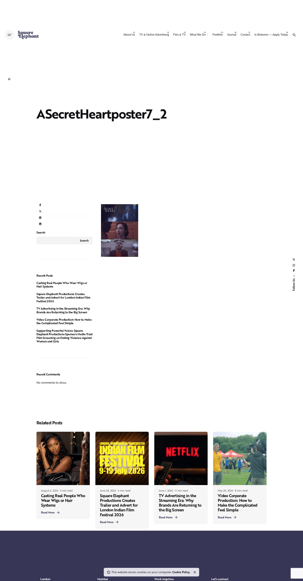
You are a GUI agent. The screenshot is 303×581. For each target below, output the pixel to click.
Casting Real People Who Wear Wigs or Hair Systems (61, 285)
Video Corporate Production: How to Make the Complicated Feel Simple (64, 321)
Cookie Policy (181, 572)
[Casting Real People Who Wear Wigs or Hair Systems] (63, 458)
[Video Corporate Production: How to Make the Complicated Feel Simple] (240, 458)
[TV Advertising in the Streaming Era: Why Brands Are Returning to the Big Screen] (181, 458)
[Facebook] (40, 205)
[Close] (194, 572)
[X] (40, 211)
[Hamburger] (9, 35)
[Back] (9, 79)
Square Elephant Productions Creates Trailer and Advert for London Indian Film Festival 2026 (63, 297)
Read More (48, 512)
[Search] (294, 35)
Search (40, 232)
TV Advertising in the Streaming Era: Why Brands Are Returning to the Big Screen (63, 310)
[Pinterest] (40, 218)
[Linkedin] (40, 224)
